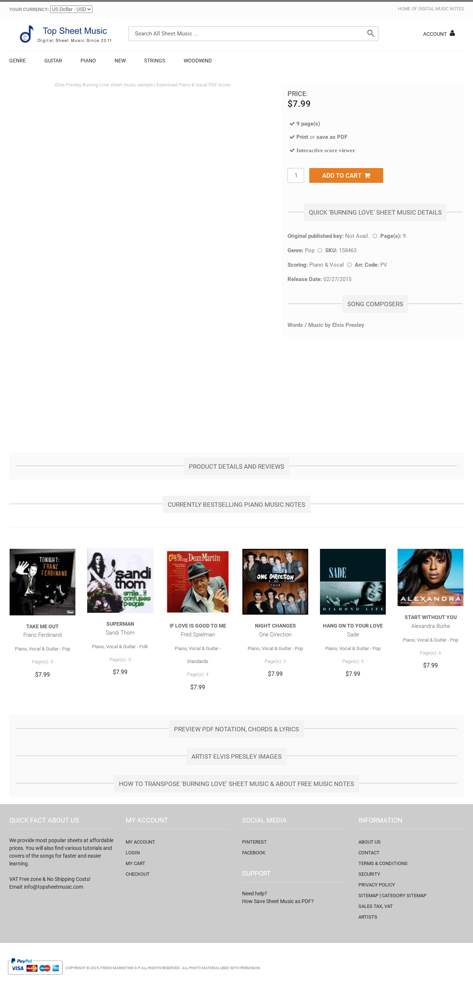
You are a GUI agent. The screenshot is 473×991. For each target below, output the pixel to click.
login (133, 852)
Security (369, 874)
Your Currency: (29, 9)
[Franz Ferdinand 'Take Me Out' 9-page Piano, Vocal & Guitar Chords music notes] (42, 582)
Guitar (53, 61)
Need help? (254, 893)
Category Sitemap (404, 895)
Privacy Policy (376, 885)
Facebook (253, 852)
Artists (367, 917)
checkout (138, 874)
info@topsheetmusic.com (53, 887)
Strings (154, 61)
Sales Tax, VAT (375, 906)
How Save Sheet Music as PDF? (278, 901)
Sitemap (368, 895)
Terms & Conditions (383, 863)
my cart (135, 863)
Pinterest (254, 842)
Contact (369, 852)
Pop (309, 250)
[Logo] (64, 34)
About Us (369, 842)
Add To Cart (343, 175)
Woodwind (198, 61)
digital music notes (441, 8)
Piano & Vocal (326, 265)
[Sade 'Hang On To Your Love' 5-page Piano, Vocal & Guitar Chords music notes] (353, 582)
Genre (17, 61)
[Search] (371, 33)
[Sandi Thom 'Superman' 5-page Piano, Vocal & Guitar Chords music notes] (120, 580)
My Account (140, 842)
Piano (88, 61)
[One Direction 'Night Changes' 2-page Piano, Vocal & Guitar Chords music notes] (275, 582)
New (120, 61)
